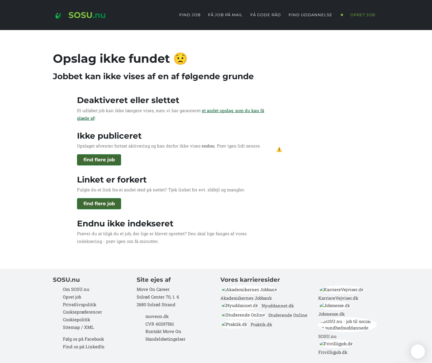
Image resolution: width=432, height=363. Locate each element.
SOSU (86, 15)
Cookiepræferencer (82, 312)
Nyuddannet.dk (278, 306)
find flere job (99, 160)
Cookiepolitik (76, 319)
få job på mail (225, 15)
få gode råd (265, 15)
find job (190, 15)
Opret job (72, 297)
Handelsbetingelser (165, 339)
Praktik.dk (261, 324)
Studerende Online (287, 315)
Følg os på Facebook (83, 339)
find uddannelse (310, 15)
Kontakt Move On (163, 331)
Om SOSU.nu (76, 289)
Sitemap (71, 327)
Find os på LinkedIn (84, 346)
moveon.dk (157, 316)
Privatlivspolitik (79, 304)
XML (89, 327)
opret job (362, 15)
